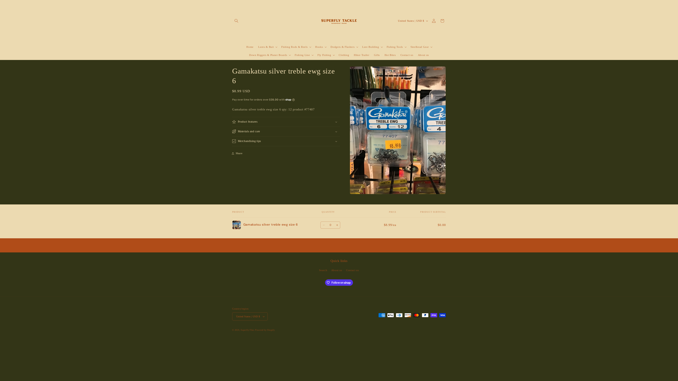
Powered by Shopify (265, 330)
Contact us (352, 270)
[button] (236, 21)
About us (336, 270)
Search (323, 270)
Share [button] (239, 153)
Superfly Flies (247, 330)
